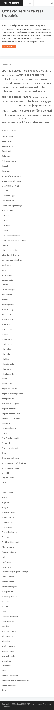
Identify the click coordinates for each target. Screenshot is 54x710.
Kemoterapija (8, 309)
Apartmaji (6, 151)
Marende (6, 354)
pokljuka (7, 115)
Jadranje (6, 285)
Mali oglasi (6, 349)
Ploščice (5, 497)
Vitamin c (6, 641)
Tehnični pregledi (9, 596)
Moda (4, 379)
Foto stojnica (8, 210)
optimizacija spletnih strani (35, 105)
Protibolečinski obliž (10, 542)
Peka (4, 482)
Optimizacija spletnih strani (14, 463)
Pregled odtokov (9, 532)
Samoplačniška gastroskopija (15, 572)
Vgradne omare (9, 631)
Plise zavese (7, 492)
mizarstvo (8, 91)
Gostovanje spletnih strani (14, 240)
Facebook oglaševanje (12, 205)
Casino (5, 191)
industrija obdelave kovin (27, 79)
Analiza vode (7, 146)
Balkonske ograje (9, 161)
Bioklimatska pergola (11, 176)
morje (26, 96)
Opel (4, 453)
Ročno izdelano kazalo (44, 115)
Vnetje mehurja (8, 646)
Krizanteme (7, 339)
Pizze (4, 487)
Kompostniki (7, 329)
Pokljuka (5, 507)
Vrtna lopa (6, 661)
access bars (36, 70)
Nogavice (6, 423)
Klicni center (7, 314)
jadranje (13, 83)
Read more (8, 47)
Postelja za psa (8, 512)
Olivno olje (6, 443)
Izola (4, 270)
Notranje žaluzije (9, 428)
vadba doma (45, 119)
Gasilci (5, 220)
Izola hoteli (7, 275)
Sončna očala (8, 581)
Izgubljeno (6, 265)
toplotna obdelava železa (26, 119)
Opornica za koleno (10, 458)
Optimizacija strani (10, 468)
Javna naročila (8, 290)
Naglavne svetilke (9, 388)
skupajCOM (11, 3)
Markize (5, 359)
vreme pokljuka (20, 122)
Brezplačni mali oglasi (11, 181)
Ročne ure (6, 567)
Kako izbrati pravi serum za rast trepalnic (23, 25)
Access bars (7, 136)
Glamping (6, 225)
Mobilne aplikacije (9, 374)
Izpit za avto (7, 280)
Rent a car (6, 562)
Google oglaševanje (11, 235)
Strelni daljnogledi (9, 586)
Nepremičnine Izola (10, 408)
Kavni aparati (8, 304)
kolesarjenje (36, 83)
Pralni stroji (7, 522)
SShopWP (6, 707)
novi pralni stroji (10, 102)
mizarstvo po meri (26, 91)
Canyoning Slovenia (10, 186)
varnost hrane (6, 123)
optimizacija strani (16, 110)
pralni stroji (25, 115)
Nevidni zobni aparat (11, 418)
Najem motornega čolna (12, 393)
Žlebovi (5, 690)
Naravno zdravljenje (10, 403)
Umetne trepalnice (10, 616)
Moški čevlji (7, 384)
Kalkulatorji (7, 294)
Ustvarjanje (38, 119)
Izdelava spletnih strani (12, 260)
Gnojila (5, 230)
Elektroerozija (8, 200)
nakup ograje (36, 97)
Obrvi (4, 433)
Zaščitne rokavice (10, 675)
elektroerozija (14, 75)
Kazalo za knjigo (23, 83)
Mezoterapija (8, 364)
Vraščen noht (8, 651)
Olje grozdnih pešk (10, 448)
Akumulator (7, 141)
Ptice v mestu (8, 547)
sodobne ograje (14, 119)
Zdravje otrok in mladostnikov (15, 680)
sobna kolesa (5, 119)
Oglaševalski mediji (10, 438)
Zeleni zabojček (9, 685)
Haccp (5, 245)
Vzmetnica (6, 666)
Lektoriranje (7, 344)
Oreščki (5, 473)
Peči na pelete (8, 478)
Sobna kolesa (8, 577)
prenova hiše (33, 115)
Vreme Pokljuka (8, 656)
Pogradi (5, 502)
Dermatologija (8, 196)
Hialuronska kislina (10, 250)
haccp (15, 79)
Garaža (5, 215)
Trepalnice (6, 601)
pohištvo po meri (41, 110)
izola (5, 83)
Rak (3, 557)
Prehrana (6, 537)
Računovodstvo (9, 552)
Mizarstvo (6, 369)
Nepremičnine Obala (11, 413)
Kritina (5, 334)
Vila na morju (7, 636)
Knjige (30, 83)
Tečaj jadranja (8, 591)
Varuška (5, 626)
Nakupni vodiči (8, 398)
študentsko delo (39, 122)
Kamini (5, 299)
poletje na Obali (17, 115)
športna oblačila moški (15, 70)
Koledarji (6, 324)
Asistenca (6, 156)
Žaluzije (5, 671)
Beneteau (6, 171)
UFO (4, 611)
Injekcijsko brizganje (10, 255)
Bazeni (5, 166)
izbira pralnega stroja (41, 79)
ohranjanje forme (13, 106)
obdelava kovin (20, 102)
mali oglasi (39, 87)
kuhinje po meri (15, 87)
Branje (8, 75)
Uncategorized (8, 621)
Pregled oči (7, 527)
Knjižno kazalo (8, 319)
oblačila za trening (36, 101)
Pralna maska (8, 517)
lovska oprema (28, 88)
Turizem (5, 606)
